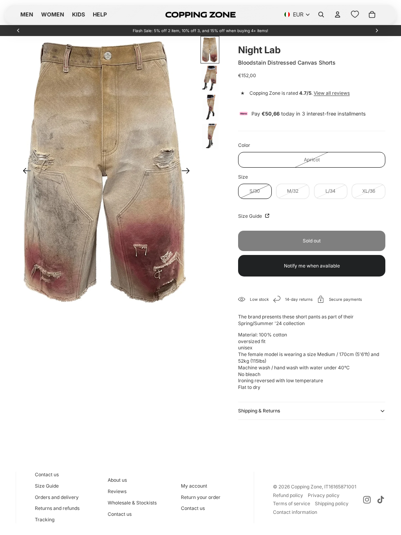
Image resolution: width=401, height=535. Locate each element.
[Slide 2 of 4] (210, 79)
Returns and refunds (57, 508)
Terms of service (291, 503)
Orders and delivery (57, 497)
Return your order (200, 497)
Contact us (47, 474)
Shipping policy (332, 503)
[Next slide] (376, 30)
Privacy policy (324, 495)
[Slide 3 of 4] (210, 108)
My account (194, 486)
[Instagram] (367, 499)
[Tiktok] (380, 499)
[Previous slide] (18, 30)
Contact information (295, 512)
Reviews (117, 491)
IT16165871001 (340, 487)
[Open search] (321, 14)
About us (117, 480)
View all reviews (332, 93)
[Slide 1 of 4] (210, 50)
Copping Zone (306, 487)
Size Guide (250, 216)
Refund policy (288, 495)
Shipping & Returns (259, 411)
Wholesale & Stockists (132, 503)
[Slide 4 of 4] (210, 137)
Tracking (44, 519)
